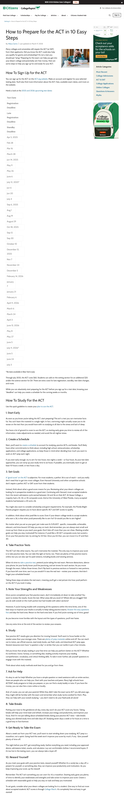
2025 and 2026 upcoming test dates (37, 90)
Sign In (117, 15)
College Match (50, 789)
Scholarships (26, 15)
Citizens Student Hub (78, 15)
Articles (54, 15)
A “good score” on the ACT (16, 477)
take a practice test (28, 562)
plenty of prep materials (55, 639)
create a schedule (29, 445)
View (75, 2)
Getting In (7, 21)
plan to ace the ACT (45, 406)
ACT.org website (41, 79)
